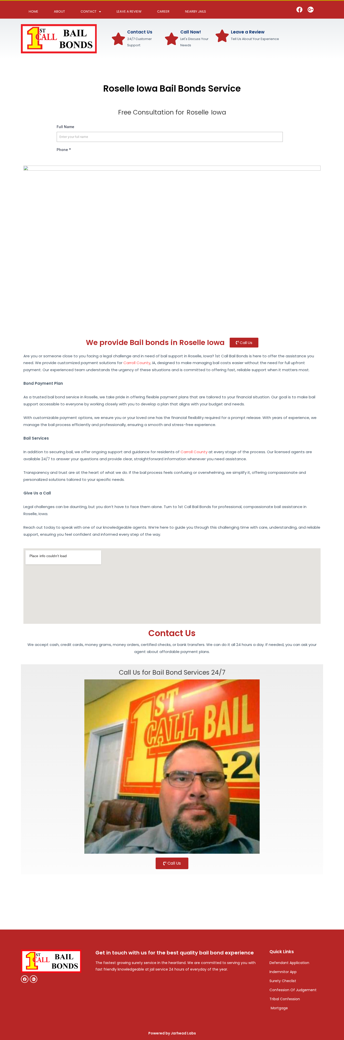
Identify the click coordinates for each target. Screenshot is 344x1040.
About (59, 11)
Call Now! (190, 32)
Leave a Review (129, 11)
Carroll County (136, 362)
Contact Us (139, 32)
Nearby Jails (195, 11)
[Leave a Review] (222, 35)
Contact (88, 11)
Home (33, 11)
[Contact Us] (118, 38)
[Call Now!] (171, 38)
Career (163, 11)
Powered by (172, 1033)
